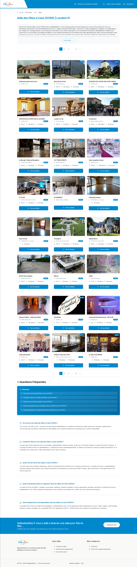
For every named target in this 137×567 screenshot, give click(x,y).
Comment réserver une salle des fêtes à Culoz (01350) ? (40, 397)
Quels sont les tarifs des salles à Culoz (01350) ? (38, 401)
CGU (82, 563)
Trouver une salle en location (87, 4)
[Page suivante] (80, 49)
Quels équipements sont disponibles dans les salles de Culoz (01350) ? (44, 410)
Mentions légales (74, 563)
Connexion (129, 4)
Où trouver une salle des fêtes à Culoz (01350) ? (38, 393)
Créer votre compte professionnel (100, 549)
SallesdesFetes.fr (31, 563)
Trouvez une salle (61, 546)
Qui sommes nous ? (61, 552)
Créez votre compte (113, 4)
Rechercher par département (64, 549)
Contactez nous (112, 525)
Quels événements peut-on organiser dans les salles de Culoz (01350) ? (45, 406)
